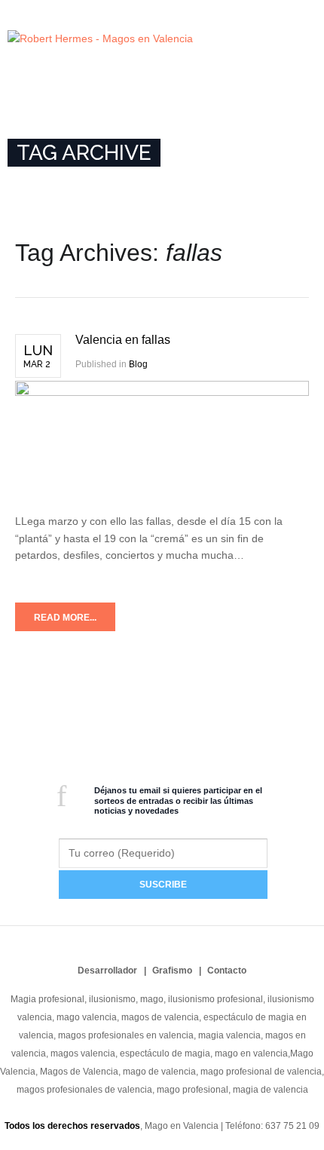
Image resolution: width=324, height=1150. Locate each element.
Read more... (65, 617)
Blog (138, 364)
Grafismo (172, 970)
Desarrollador (107, 970)
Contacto (226, 970)
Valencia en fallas (122, 339)
